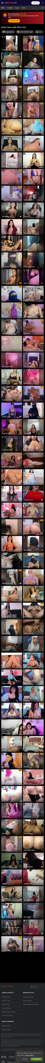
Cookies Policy (6, 1008)
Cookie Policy (29, 1055)
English (35, 986)
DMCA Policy (6, 1004)
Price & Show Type (26, 32)
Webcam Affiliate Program (31, 1004)
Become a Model (28, 997)
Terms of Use (6, 1000)
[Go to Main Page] (13, 3)
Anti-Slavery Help (7, 1015)
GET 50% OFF (14, 21)
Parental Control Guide (8, 1012)
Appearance (10, 32)
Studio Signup (27, 1000)
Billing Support (6, 1029)
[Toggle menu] (2, 3)
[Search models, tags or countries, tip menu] (42, 8)
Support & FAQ (6, 1026)
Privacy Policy (6, 997)
